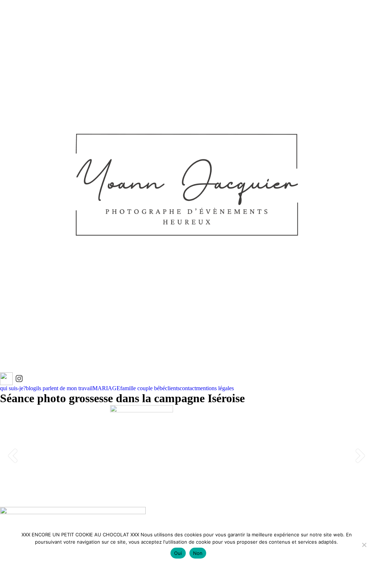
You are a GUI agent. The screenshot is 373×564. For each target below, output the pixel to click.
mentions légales (215, 388)
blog (31, 388)
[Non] (364, 544)
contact (188, 388)
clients (172, 388)
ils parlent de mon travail (64, 388)
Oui (178, 553)
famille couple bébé (142, 388)
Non (198, 553)
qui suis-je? (13, 388)
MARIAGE (106, 388)
